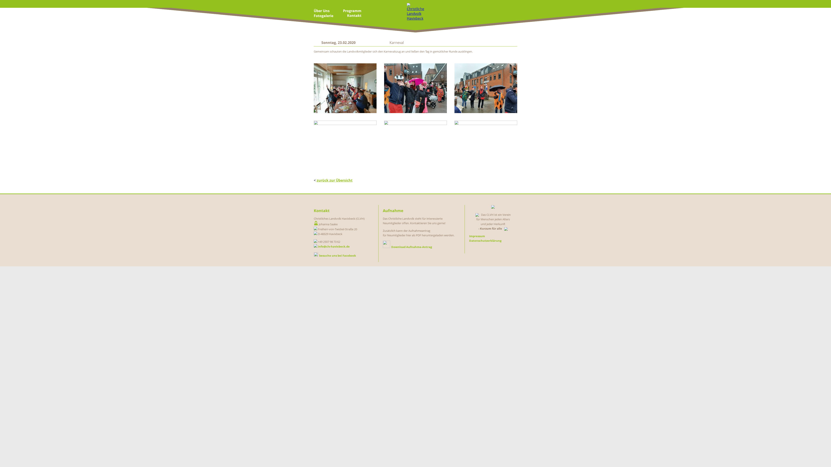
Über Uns (322, 10)
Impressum (477, 236)
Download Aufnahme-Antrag (411, 247)
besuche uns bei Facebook (337, 255)
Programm (352, 10)
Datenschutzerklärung (485, 241)
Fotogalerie (323, 15)
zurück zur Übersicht (335, 180)
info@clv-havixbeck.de (334, 246)
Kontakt (354, 15)
